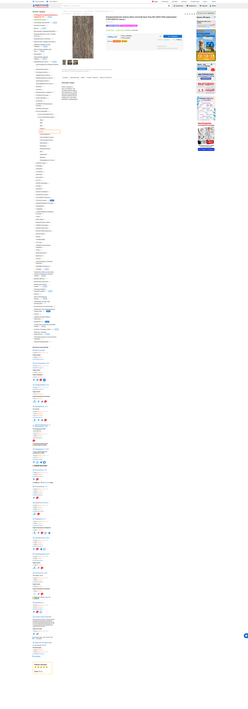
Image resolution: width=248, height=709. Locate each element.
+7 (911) (38, 377)
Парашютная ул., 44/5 (42, 538)
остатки (46, 482)
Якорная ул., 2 (39, 602)
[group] (83, 37)
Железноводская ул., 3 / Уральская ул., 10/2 (43, 425)
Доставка (175, 1)
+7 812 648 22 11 (53, 1)
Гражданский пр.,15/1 (42, 385)
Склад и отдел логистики (43, 617)
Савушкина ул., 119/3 (42, 449)
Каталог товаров (40, 12)
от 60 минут (174, 36)
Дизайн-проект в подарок (129, 25)
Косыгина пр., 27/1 (41, 470)
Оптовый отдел (195, 1)
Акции (156, 1)
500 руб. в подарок (113, 25)
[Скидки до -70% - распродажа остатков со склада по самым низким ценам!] (206, 137)
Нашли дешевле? (162, 46)
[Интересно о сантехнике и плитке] (206, 76)
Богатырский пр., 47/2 (42, 363)
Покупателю (164, 1)
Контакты (184, 1)
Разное (214, 1)
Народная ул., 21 (40, 519)
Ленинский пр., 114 (41, 486)
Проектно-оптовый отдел (43, 642)
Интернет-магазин (39, 350)
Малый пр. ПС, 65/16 (41, 502)
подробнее (37, 656)
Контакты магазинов (41, 347)
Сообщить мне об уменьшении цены (167, 48)
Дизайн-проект (206, 13)
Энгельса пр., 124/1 (41, 573)
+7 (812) (40, 352)
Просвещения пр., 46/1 (42, 554)
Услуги (205, 1)
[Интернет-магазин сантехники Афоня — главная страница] (40, 7)
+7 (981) (38, 357)
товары (46, 597)
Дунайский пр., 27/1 (41, 406)
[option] (65, 78)
